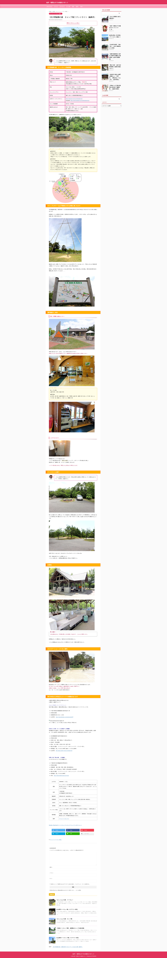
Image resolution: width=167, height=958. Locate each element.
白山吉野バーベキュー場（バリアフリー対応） (67, 909)
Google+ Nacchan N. (54, 825)
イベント (56, 6)
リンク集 (68, 6)
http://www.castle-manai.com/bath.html (64, 750)
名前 (51, 867)
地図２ (81, 6)
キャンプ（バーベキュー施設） (56, 839)
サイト (51, 878)
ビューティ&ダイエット (76, 825)
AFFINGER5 (93, 956)
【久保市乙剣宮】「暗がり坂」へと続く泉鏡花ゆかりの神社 (115, 46)
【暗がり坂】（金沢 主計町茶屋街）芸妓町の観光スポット (115, 66)
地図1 (77, 6)
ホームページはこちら (64, 818)
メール (51, 872)
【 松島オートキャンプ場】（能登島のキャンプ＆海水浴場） (70, 928)
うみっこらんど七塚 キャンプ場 (64, 918)
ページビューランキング (64, 825)
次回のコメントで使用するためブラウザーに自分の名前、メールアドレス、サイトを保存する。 (70, 884)
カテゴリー (62, 6)
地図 (73, 6)
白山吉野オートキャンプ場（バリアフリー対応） (67, 937)
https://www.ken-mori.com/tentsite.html (74, 98)
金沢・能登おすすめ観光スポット (57, 2)
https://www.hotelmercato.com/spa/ (61, 775)
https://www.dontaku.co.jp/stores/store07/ (64, 717)
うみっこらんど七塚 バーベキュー (64, 899)
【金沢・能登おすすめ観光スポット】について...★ (115, 27)
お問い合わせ (49, 6)
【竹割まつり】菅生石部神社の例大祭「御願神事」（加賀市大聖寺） (115, 87)
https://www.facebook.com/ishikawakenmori (80, 100)
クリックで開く (76, 22)
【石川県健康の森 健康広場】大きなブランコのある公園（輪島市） (68, 946)
